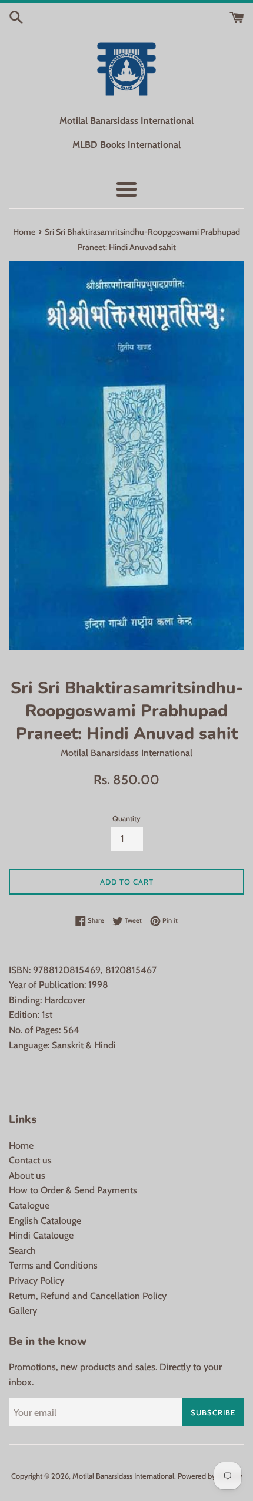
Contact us (30, 1160)
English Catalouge (45, 1220)
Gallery (23, 1310)
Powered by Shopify (210, 1476)
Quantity (126, 818)
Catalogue (29, 1205)
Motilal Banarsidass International (123, 1476)
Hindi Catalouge (41, 1235)
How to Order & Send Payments (73, 1190)
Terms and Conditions (53, 1265)
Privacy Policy (36, 1280)
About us (27, 1175)
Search (22, 1250)
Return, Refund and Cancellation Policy (88, 1295)
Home (21, 1145)
